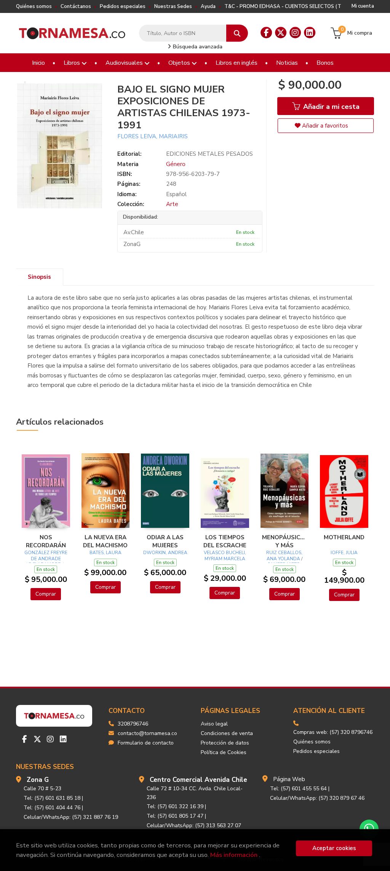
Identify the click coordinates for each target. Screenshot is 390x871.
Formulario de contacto (146, 742)
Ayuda (208, 6)
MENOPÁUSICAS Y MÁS (284, 541)
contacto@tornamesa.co (147, 733)
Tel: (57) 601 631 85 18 (52, 798)
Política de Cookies (223, 752)
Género (175, 164)
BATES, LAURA (105, 553)
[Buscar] (237, 33)
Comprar (45, 594)
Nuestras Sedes (173, 6)
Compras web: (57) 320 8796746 (332, 732)
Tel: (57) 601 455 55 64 (298, 788)
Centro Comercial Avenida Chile (198, 779)
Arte (172, 204)
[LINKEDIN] (309, 32)
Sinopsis (39, 277)
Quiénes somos (34, 6)
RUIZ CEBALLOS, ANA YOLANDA (284, 556)
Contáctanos (76, 6)
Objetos (180, 63)
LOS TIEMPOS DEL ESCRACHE (224, 541)
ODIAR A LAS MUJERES (165, 541)
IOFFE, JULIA (344, 553)
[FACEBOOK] (266, 32)
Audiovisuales (124, 63)
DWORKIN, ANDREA (165, 553)
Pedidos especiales (122, 6)
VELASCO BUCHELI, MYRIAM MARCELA (225, 556)
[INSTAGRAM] (295, 32)
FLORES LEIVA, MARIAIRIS (152, 136)
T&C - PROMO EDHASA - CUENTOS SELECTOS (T (282, 6)
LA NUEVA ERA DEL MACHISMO (105, 541)
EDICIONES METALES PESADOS (209, 154)
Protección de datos (225, 742)
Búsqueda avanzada (196, 47)
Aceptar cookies (334, 848)
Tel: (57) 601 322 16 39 (175, 806)
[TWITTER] (280, 32)
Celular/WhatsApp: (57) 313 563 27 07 (194, 825)
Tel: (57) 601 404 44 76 (52, 807)
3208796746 (133, 723)
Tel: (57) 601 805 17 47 (175, 816)
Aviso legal (214, 723)
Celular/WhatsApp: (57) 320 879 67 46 (317, 798)
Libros (73, 63)
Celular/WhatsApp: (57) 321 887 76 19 (71, 817)
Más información (233, 854)
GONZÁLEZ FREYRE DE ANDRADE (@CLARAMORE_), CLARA (45, 562)
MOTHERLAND (344, 537)
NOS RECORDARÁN (46, 541)
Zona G (38, 779)
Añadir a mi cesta (330, 106)
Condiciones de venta (227, 733)
